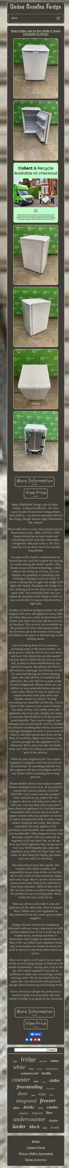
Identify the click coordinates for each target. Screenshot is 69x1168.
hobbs (55, 1061)
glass (16, 1107)
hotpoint (37, 1113)
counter (21, 1079)
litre (49, 1113)
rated (39, 1068)
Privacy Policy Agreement (36, 1153)
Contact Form (36, 1147)
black (34, 1126)
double (43, 1061)
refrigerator (51, 1068)
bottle (46, 1073)
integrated (26, 1101)
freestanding (29, 1086)
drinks (28, 1107)
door (23, 1093)
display (53, 1120)
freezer (48, 1100)
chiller (54, 1080)
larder (19, 1126)
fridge (28, 1059)
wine (42, 1094)
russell (55, 1127)
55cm (31, 1069)
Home (36, 1141)
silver (44, 1082)
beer (51, 1095)
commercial (29, 1073)
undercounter (29, 1119)
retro (15, 1061)
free (45, 1128)
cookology (50, 1088)
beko (40, 1107)
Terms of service (36, 1159)
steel (36, 1081)
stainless (23, 1113)
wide (33, 1095)
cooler (52, 1107)
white (19, 1067)
